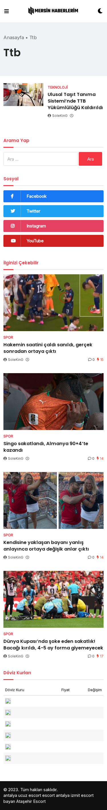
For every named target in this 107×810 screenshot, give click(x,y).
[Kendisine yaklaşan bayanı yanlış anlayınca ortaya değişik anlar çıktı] (53, 500)
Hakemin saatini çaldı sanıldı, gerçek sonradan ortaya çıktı (47, 348)
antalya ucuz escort (22, 795)
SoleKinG (59, 115)
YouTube (35, 240)
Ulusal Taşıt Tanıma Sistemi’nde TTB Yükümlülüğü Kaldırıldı (75, 101)
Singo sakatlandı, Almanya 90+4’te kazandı (45, 446)
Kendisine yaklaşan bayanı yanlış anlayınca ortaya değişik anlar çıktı (46, 545)
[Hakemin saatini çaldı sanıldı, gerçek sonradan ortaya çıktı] (53, 302)
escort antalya (56, 795)
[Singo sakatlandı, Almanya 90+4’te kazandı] (53, 401)
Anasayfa (13, 37)
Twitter (33, 211)
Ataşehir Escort (31, 801)
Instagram (36, 226)
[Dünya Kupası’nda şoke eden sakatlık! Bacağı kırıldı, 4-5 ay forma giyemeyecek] (53, 599)
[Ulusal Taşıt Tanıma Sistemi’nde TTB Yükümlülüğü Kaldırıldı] (23, 94)
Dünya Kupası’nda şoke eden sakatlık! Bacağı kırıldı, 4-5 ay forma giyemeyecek (53, 644)
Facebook (37, 196)
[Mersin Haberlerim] (53, 11)
